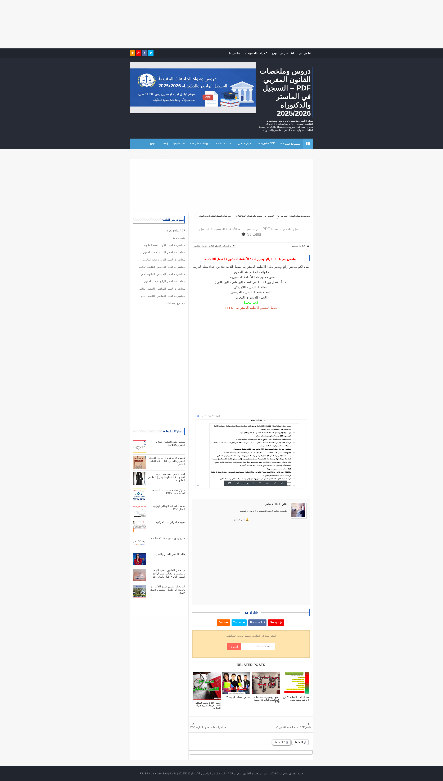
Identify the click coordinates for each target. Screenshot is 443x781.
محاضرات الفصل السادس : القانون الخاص (162, 288)
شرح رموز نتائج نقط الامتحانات (168, 538)
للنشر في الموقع (281, 53)
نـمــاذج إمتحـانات (224, 143)
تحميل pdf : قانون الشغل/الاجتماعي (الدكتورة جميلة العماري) (208, 705)
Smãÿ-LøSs (169, 773)
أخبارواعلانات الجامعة (200, 143)
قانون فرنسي (244, 143)
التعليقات (298, 742)
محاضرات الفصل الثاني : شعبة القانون (164, 259)
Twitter (238, 622)
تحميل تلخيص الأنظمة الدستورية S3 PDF (250, 307)
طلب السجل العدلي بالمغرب (169, 554)
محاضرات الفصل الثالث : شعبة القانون (213, 245)
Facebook (257, 622)
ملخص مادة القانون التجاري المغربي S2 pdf (170, 443)
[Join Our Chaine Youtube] (132, 53)
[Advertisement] (339, 24)
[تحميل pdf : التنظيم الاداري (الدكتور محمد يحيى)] (295, 683)
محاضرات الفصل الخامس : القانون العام (163, 274)
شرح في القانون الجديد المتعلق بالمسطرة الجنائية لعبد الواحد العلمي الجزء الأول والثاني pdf (168, 573)
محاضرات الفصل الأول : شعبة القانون (164, 245)
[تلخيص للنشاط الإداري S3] (236, 683)
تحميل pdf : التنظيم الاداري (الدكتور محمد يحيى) (296, 698)
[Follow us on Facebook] (144, 53)
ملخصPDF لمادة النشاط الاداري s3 (293, 727)
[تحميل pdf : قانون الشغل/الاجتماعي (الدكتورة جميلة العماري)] (207, 686)
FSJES (144, 773)
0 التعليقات (279, 742)
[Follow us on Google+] (138, 53)
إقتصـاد (164, 143)
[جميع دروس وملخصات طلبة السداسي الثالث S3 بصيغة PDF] (265, 683)
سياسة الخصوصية (255, 53)
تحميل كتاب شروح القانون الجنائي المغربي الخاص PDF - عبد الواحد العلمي (166, 460)
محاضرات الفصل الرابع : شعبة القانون (164, 281)
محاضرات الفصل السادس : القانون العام (163, 295)
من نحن (303, 53)
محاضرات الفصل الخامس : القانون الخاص (162, 266)
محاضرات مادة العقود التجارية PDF (208, 727)
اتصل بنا (233, 53)
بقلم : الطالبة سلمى (275, 504)
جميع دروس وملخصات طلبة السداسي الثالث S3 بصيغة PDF (266, 700)
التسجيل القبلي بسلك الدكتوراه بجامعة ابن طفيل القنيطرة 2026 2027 (167, 589)
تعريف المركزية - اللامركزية (170, 522)
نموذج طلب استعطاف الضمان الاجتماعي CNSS (168, 491)
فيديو (152, 143)
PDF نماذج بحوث (266, 143)
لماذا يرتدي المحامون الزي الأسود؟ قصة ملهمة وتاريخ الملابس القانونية (166, 477)
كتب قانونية (179, 143)
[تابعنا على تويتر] (150, 53)
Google (275, 622)
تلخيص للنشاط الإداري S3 (238, 697)
